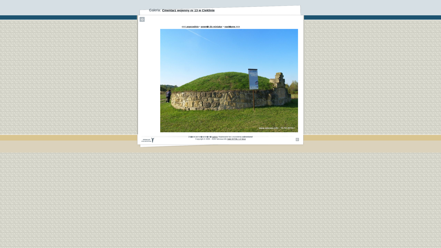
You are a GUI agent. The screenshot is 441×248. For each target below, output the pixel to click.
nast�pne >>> (232, 26)
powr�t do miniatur (211, 26)
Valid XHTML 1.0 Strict (236, 139)
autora (215, 137)
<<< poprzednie (190, 26)
